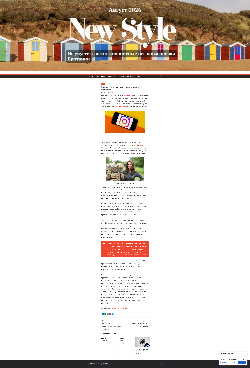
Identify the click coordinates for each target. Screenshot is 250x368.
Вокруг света (129, 76)
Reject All (233, 362)
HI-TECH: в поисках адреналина (107, 339)
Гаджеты (103, 83)
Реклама (137, 76)
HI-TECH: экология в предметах (125, 339)
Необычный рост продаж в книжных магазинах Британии (137, 323)
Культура (109, 76)
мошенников (120, 106)
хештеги (113, 278)
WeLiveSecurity (123, 308)
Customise (224, 362)
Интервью (121, 76)
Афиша (97, 76)
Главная (91, 76)
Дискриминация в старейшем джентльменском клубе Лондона (111, 325)
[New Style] (125, 1)
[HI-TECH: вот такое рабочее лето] (142, 338)
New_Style (113, 92)
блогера (127, 95)
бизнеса (140, 145)
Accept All (241, 362)
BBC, (115, 308)
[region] (233, 358)
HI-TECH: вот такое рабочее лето (142, 350)
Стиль (115, 76)
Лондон (103, 76)
